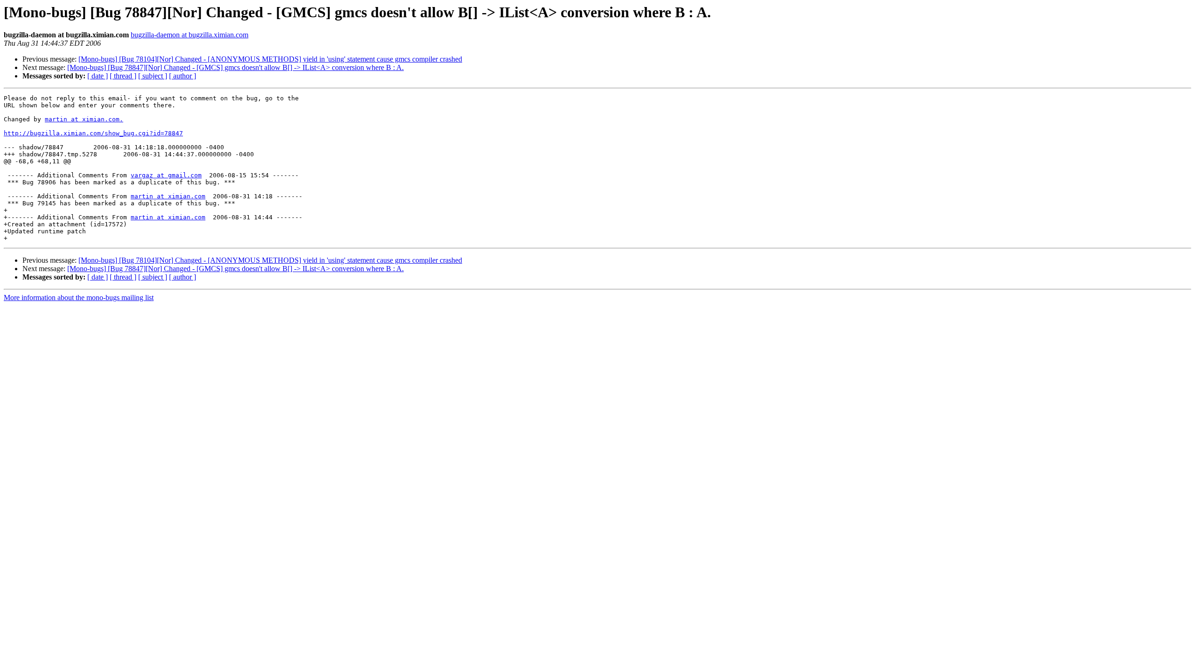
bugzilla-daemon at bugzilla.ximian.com (189, 35)
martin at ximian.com (168, 196)
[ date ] (97, 76)
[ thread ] (123, 76)
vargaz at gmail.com (166, 175)
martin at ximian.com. (84, 119)
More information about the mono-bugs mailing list (79, 297)
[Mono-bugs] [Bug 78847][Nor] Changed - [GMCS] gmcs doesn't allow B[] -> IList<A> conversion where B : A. (235, 67)
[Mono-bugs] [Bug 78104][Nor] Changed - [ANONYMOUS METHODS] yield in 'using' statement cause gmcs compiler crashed (270, 59)
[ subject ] (152, 76)
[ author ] (182, 76)
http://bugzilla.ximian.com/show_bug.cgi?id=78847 (93, 133)
